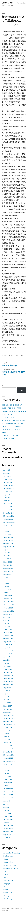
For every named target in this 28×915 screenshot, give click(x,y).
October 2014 (8, 795)
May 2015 (6, 773)
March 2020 (7, 629)
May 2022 (6, 556)
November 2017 (8, 681)
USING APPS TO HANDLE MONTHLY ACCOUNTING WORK (12, 429)
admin (5, 25)
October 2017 (8, 684)
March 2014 (7, 816)
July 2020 (6, 617)
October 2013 (8, 831)
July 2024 (6, 494)
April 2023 (7, 534)
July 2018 (6, 657)
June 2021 (6, 583)
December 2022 (8, 537)
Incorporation (8, 880)
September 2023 (9, 522)
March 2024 (7, 504)
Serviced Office (8, 893)
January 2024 (8, 510)
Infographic (7, 883)
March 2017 (7, 706)
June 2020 (6, 620)
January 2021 (8, 599)
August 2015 (7, 764)
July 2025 (6, 470)
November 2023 (8, 516)
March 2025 (7, 479)
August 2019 (7, 645)
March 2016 (7, 743)
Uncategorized (8, 896)
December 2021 (8, 571)
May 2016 (6, 737)
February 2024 (8, 507)
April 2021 (7, 589)
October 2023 (8, 519)
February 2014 (8, 819)
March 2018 (7, 669)
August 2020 (7, 614)
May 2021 (6, 586)
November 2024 (8, 485)
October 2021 (8, 574)
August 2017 (7, 691)
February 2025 (8, 482)
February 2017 (8, 709)
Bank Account (8, 856)
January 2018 (8, 675)
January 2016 (8, 749)
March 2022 (7, 562)
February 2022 (8, 565)
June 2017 (6, 697)
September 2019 (9, 642)
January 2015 (8, 786)
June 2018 (6, 660)
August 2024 (7, 491)
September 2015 (9, 761)
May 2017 (6, 700)
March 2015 (7, 779)
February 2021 (8, 596)
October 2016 (8, 721)
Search (4, 386)
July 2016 (6, 730)
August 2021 (7, 577)
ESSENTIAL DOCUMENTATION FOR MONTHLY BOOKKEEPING (14, 414)
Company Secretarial (10, 868)
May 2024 (6, 501)
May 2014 (6, 810)
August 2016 (7, 727)
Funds (5, 877)
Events (5, 874)
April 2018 (7, 666)
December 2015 (8, 752)
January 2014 (8, 822)
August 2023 (7, 525)
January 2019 (8, 651)
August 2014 (7, 801)
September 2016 (9, 724)
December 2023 (8, 513)
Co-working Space (9, 865)
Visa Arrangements (10, 899)
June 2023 (6, 531)
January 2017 (8, 712)
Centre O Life (8, 862)
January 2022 (8, 568)
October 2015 (8, 758)
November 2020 (8, 605)
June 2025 (6, 473)
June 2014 (6, 807)
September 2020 (9, 611)
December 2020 (8, 602)
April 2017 (7, 703)
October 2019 (8, 638)
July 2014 (6, 804)
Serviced (6, 890)
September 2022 (9, 547)
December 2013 (8, 825)
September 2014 (9, 798)
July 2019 (6, 648)
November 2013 (8, 828)
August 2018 (7, 654)
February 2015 (8, 783)
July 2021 (6, 580)
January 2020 (8, 635)
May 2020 (6, 623)
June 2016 (6, 733)
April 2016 (7, 740)
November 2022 (8, 540)
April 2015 (7, 776)
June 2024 (6, 498)
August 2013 (7, 838)
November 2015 (8, 755)
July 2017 (6, 694)
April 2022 (7, 559)
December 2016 (8, 715)
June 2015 (6, 770)
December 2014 (8, 789)
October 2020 (8, 608)
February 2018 (8, 672)
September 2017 (9, 687)
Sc (22, 356)
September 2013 (9, 835)
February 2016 (8, 746)
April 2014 (7, 813)
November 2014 (8, 792)
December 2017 (8, 678)
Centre (5, 859)
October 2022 (8, 543)
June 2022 (6, 553)
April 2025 (7, 476)
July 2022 (6, 550)
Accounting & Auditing (11, 853)
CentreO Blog (7, 3)
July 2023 (6, 528)
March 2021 (7, 593)
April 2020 (7, 626)
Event (5, 871)
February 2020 (8, 632)
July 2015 (6, 767)
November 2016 (8, 718)
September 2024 (9, 488)
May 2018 (6, 663)
